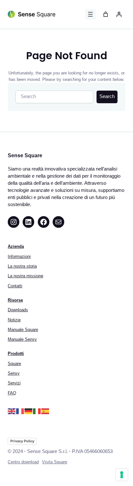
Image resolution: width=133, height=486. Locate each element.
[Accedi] (118, 14)
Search (107, 96)
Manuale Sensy (22, 339)
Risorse (15, 300)
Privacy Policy (22, 441)
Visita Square (54, 461)
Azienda (16, 246)
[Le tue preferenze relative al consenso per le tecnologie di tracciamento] (122, 475)
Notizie (14, 319)
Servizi (14, 383)
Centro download (23, 461)
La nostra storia (22, 266)
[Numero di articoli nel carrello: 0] (105, 14)
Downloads (18, 309)
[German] (29, 411)
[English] (12, 411)
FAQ (12, 393)
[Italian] (37, 411)
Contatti (15, 285)
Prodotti (16, 353)
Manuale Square (23, 329)
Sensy (14, 373)
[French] (20, 411)
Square (14, 363)
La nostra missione (25, 275)
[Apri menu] (90, 14)
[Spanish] (45, 411)
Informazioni (19, 256)
